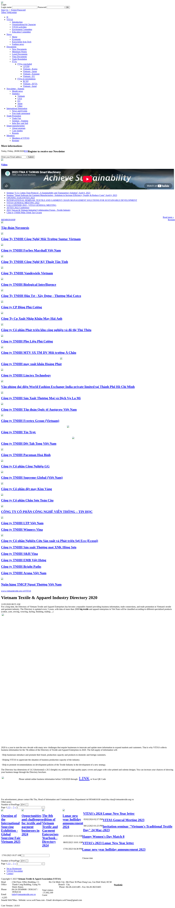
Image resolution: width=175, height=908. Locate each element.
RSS (26, 151)
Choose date (87, 858)
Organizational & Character (24, 24)
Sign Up (4, 10)
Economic (16, 39)
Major (14, 37)
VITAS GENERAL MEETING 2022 (23, 203)
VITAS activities (19, 27)
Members (11, 135)
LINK (84, 778)
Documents (11, 47)
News (9, 34)
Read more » (168, 217)
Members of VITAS (20, 138)
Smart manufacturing (16, 126)
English (13, 12)
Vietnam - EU (29, 76)
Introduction (17, 22)
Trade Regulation (19, 59)
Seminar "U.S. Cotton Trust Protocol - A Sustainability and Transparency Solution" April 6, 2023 (48, 193)
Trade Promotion (14, 116)
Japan (20, 103)
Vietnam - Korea (30, 69)
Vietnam (21, 96)
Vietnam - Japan (30, 71)
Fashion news (18, 44)
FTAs (14, 61)
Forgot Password (18, 10)
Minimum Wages (19, 51)
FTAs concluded (25, 64)
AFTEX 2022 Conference (18, 207)
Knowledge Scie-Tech (21, 42)
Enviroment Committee (22, 29)
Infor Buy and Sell (20, 123)
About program (18, 128)
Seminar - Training (20, 121)
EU (19, 101)
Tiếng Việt (5, 12)
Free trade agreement (21, 113)
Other (20, 106)
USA (20, 98)
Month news (17, 91)
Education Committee (21, 32)
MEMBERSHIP (8, 220)
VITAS (10, 19)
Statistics (16, 93)
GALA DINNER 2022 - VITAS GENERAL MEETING (31, 205)
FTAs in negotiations (27, 79)
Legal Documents (19, 54)
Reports (15, 133)
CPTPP (26, 66)
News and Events (19, 111)
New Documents (19, 49)
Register (15, 140)
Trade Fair (16, 118)
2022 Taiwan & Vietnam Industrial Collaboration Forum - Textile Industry (38, 210)
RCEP (26, 81)
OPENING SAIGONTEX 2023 (21, 198)
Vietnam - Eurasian (31, 74)
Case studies (17, 130)
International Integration (17, 108)
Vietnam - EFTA (30, 84)
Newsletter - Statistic (15, 89)
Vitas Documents (19, 56)
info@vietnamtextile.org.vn (24, 894)
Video (4, 164)
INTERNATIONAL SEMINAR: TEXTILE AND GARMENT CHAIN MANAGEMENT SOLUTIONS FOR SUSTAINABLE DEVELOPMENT (72, 200)
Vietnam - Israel (30, 86)
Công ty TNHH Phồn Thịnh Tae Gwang (24, 212)
